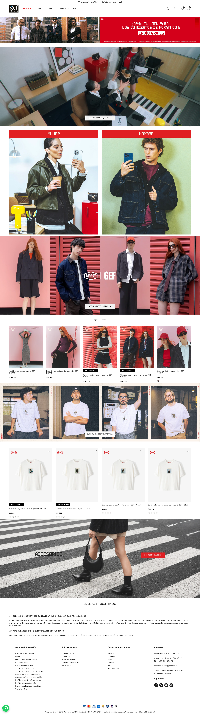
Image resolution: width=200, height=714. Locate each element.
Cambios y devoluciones (25, 653)
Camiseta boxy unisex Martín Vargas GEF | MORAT (74, 509)
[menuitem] (27, 8)
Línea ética (66, 656)
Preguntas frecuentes (24, 665)
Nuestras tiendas (69, 659)
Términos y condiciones (24, 668)
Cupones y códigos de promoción (28, 677)
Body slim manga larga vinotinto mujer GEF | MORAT (62, 372)
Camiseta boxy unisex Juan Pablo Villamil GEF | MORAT (168, 505)
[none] (39, 8)
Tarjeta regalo (113, 668)
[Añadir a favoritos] (40, 329)
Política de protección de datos (28, 680)
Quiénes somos (68, 653)
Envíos (18, 656)
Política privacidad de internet (27, 683)
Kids (109, 665)
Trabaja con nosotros (70, 662)
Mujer (110, 659)
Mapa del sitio (67, 665)
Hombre (111, 662)
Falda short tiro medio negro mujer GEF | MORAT (97, 376)
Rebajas (111, 653)
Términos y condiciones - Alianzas (29, 671)
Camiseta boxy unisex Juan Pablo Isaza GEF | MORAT (121, 505)
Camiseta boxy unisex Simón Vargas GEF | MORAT (27, 509)
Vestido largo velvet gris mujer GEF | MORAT (22, 372)
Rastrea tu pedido (22, 662)
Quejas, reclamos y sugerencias (27, 674)
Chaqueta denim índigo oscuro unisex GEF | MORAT (136, 376)
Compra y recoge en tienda (26, 659)
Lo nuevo (111, 656)
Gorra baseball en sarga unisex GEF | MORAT (170, 372)
